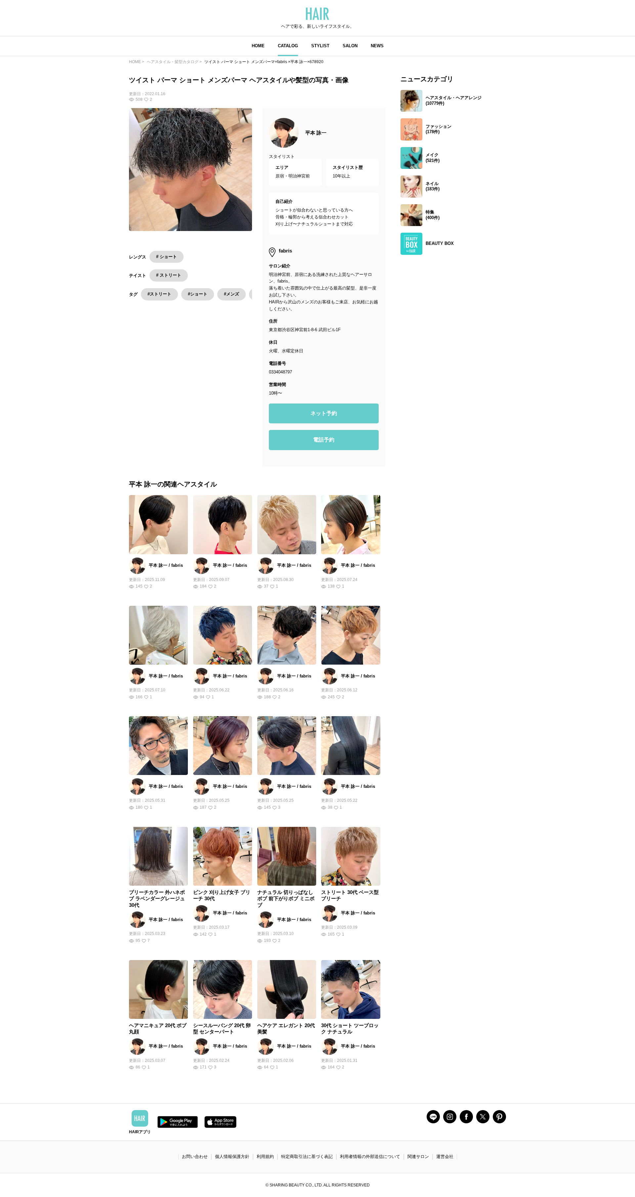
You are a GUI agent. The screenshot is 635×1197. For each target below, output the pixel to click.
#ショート (197, 293)
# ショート (166, 256)
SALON (350, 45)
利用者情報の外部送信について (370, 1156)
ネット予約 (324, 413)
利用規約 (265, 1156)
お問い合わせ (195, 1156)
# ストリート (168, 275)
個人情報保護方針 (232, 1156)
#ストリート (159, 293)
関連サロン (418, 1156)
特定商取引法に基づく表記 (307, 1156)
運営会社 (444, 1156)
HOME (258, 45)
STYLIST (320, 45)
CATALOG (288, 45)
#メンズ (231, 293)
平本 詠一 (315, 132)
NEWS (377, 45)
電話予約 (323, 440)
